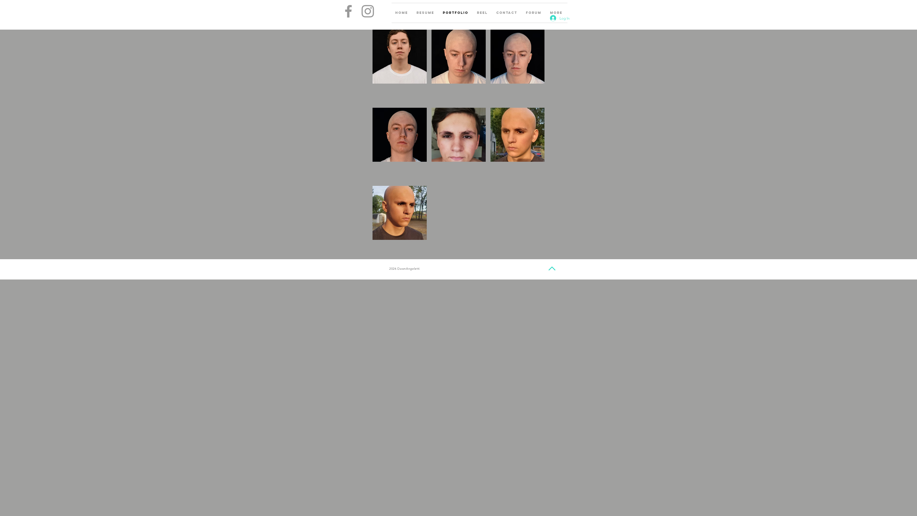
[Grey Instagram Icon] (367, 11)
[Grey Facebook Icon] (348, 11)
